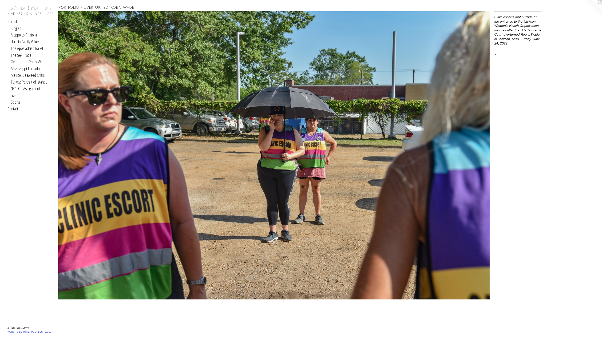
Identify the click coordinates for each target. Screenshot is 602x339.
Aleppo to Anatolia (24, 35)
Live (13, 95)
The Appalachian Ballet (27, 48)
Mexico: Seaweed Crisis (28, 75)
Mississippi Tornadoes (27, 68)
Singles (16, 28)
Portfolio (14, 21)
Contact (13, 109)
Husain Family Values (25, 42)
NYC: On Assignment (25, 88)
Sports (15, 102)
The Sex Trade (21, 55)
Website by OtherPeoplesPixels (29, 332)
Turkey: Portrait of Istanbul (29, 82)
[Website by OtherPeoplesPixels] (592, 9)
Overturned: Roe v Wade (28, 62)
